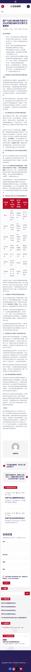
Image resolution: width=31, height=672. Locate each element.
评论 (4, 541)
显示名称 (5, 554)
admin (6, 29)
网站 (4, 569)
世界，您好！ (21, 627)
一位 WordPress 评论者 (7, 627)
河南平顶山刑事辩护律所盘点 (8, 614)
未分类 (11, 29)
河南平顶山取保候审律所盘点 (8, 606)
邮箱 (4, 562)
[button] (25, 636)
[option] (16, 642)
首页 (2, 11)
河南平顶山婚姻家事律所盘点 (8, 603)
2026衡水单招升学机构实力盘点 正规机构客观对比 (14, 617)
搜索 (5, 588)
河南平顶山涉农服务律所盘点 (8, 610)
